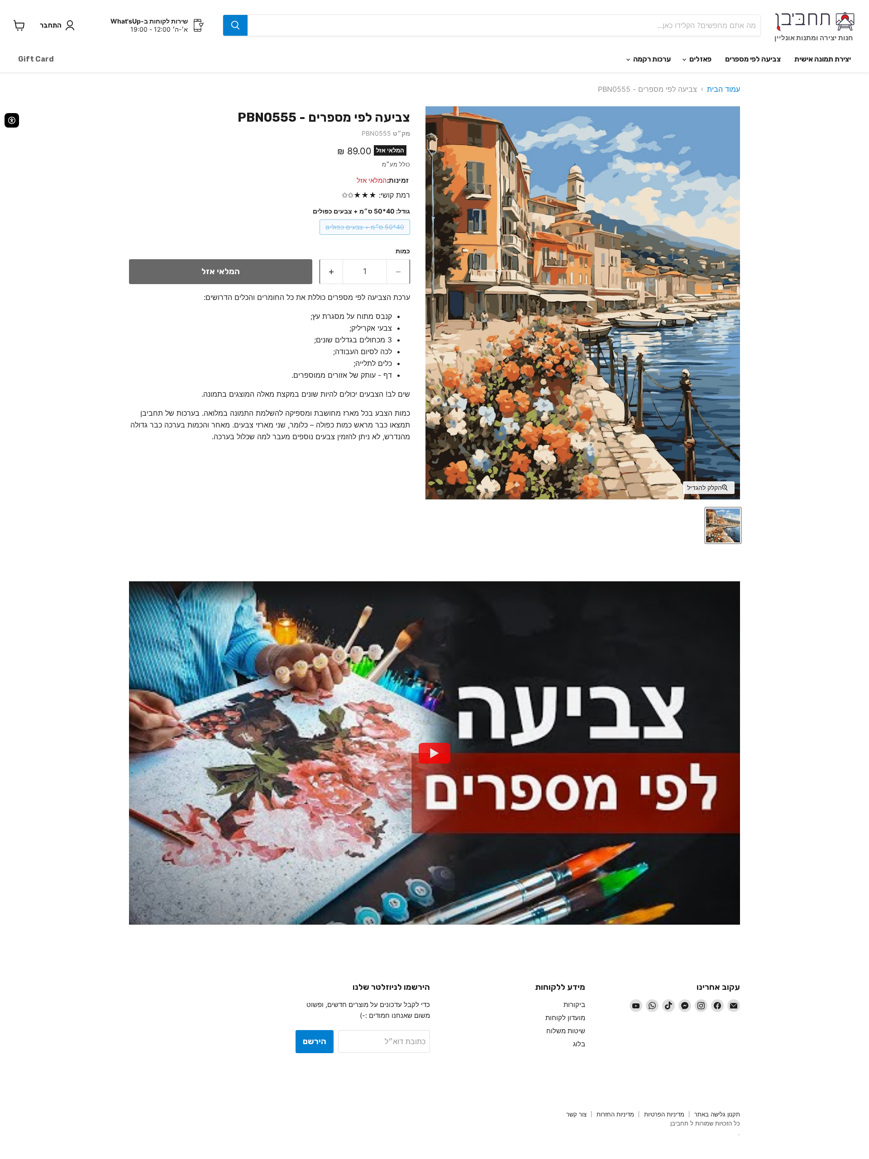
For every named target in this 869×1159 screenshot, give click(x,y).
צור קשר (576, 1114)
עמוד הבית (723, 89)
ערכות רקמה (651, 59)
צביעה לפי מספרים (753, 59)
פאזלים (699, 59)
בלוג (579, 1044)
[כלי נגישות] (12, 120)
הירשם (314, 1041)
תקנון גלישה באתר (717, 1114)
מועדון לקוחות (565, 1017)
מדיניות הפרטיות (664, 1114)
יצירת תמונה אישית (822, 59)
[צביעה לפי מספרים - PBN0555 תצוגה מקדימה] (723, 525)
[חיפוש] (235, 25)
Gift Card (36, 59)
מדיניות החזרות (615, 1114)
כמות (403, 251)
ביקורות (574, 1004)
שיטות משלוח (565, 1030)
